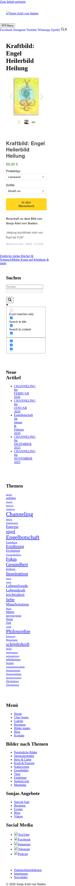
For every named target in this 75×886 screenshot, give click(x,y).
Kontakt (19, 735)
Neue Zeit (9, 620)
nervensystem (13, 615)
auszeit (9, 502)
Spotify (55, 30)
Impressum (21, 873)
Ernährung (15, 546)
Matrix (10, 612)
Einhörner (20, 777)
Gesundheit (17, 564)
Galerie (18, 721)
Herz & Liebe (22, 759)
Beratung (20, 724)
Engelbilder (21, 770)
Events (18, 809)
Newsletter (21, 877)
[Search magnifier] (10, 300)
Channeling (19, 514)
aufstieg (11, 498)
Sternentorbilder (24, 756)
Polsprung (10, 636)
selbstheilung (13, 659)
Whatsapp (44, 30)
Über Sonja (21, 717)
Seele (9, 648)
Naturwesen (21, 766)
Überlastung (12, 685)
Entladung (11, 542)
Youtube (31, 30)
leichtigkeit (15, 595)
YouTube (24, 834)
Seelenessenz (12, 652)
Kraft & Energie (24, 763)
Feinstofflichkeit (13, 555)
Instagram (19, 30)
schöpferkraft (17, 644)
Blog (17, 732)
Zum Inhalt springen (13, 1)
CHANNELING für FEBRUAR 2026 (25, 391)
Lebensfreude (17, 586)
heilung (10, 569)
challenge (10, 509)
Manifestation (17, 604)
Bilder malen (22, 728)
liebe (10, 599)
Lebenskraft (15, 590)
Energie (12, 527)
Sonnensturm (13, 670)
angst (9, 494)
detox (9, 519)
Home (18, 713)
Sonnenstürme (13, 674)
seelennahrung (12, 656)
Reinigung (12, 640)
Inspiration (17, 573)
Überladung (12, 681)
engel (10, 531)
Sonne (10, 663)
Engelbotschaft (22, 537)
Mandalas (20, 785)
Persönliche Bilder (25, 752)
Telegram (24, 849)
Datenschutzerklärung (28, 870)
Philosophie (18, 631)
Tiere (17, 774)
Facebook (6, 30)
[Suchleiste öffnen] (64, 30)
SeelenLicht (21, 781)
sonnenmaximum (15, 666)
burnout (9, 506)
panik (8, 627)
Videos (18, 816)
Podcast (23, 854)
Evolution (13, 551)
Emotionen (12, 523)
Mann (8, 609)
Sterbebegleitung (14, 678)
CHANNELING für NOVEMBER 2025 (25, 457)
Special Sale (21, 802)
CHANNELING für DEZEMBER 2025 (25, 442)
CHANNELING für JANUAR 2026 (25, 406)
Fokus (11, 558)
